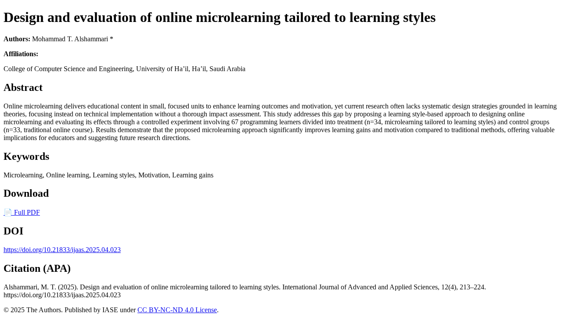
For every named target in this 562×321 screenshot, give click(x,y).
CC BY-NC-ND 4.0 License (177, 310)
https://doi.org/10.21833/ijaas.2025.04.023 (62, 249)
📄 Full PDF (22, 212)
